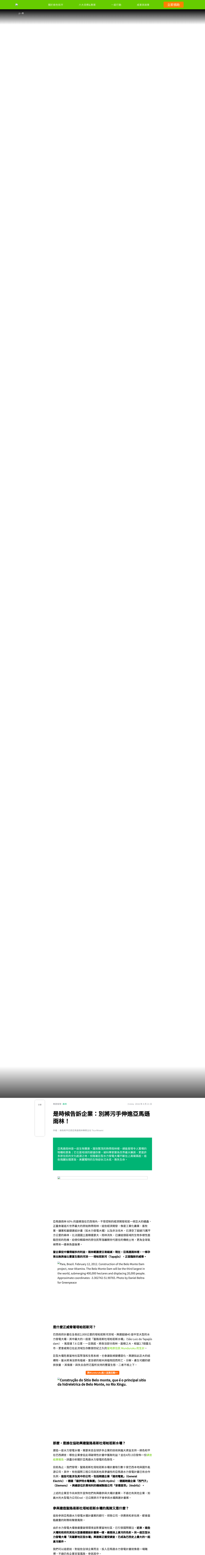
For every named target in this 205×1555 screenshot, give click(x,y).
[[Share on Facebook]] (39, 1118)
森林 (65, 1103)
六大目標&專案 (87, 4)
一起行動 (116, 4)
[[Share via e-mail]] (39, 1111)
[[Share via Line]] (39, 1131)
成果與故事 (143, 4)
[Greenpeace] (24, 5)
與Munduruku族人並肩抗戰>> (102, 1372)
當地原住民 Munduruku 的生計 (126, 1348)
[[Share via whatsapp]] (39, 1124)
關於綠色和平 (55, 4)
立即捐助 (173, 4)
